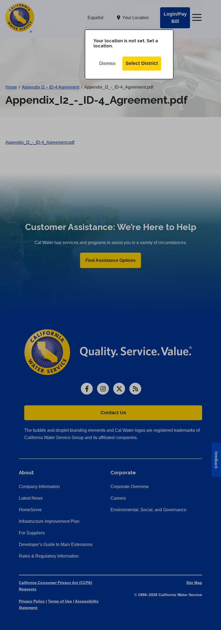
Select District (142, 63)
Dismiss (107, 63)
